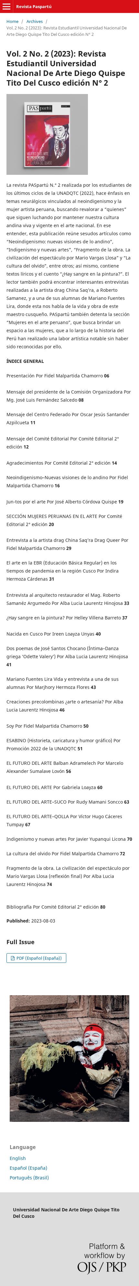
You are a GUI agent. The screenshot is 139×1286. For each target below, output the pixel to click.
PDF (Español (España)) (39, 958)
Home (12, 21)
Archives (35, 21)
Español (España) (28, 1168)
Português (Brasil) (29, 1178)
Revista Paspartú (34, 6)
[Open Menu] (6, 6)
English (18, 1158)
